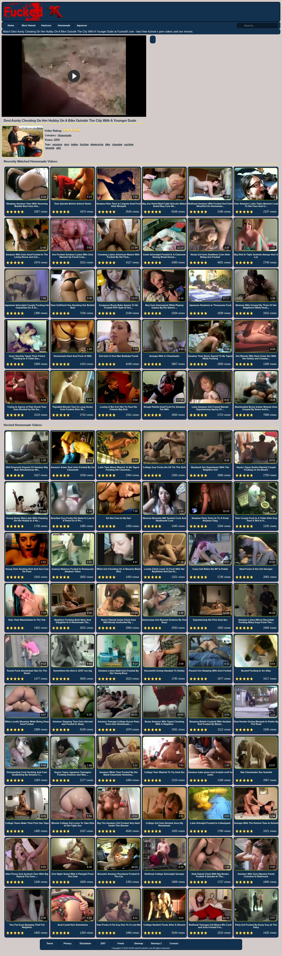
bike (107, 144)
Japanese (82, 25)
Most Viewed (29, 25)
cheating (117, 144)
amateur (57, 144)
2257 (103, 943)
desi (66, 144)
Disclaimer (85, 943)
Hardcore (46, 25)
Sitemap (138, 943)
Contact (174, 943)
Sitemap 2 (156, 943)
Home (11, 25)
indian (74, 144)
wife (58, 148)
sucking (128, 144)
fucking (84, 144)
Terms (49, 943)
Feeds (120, 943)
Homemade (64, 25)
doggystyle (96, 144)
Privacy (67, 943)
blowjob (49, 148)
